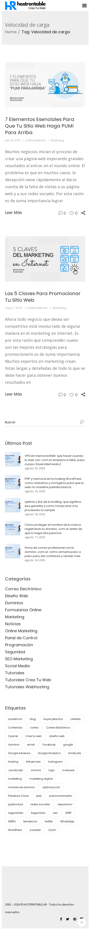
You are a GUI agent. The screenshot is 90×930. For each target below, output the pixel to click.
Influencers (33, 762)
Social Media (17, 666)
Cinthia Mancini (35, 140)
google (68, 744)
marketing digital (41, 779)
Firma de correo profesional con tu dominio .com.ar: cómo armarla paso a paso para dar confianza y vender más (53, 552)
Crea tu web (34, 736)
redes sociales (40, 804)
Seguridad (15, 652)
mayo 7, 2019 (13, 308)
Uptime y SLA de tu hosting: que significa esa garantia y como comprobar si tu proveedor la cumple (53, 506)
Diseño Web (16, 596)
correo (34, 727)
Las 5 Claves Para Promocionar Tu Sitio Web (43, 296)
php (39, 796)
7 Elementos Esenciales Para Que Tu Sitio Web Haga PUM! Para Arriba (39, 126)
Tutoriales (14, 673)
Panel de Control (21, 638)
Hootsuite (74, 753)
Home (11, 32)
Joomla (35, 770)
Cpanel (13, 736)
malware (68, 770)
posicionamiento (60, 796)
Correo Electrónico (23, 589)
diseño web (56, 736)
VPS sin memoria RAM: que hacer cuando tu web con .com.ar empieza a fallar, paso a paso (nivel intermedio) (55, 460)
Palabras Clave (18, 796)
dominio (13, 744)
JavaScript (15, 770)
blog (33, 719)
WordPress (15, 830)
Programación (19, 645)
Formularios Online (23, 610)
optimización (51, 787)
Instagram (55, 762)
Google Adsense (19, 753)
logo (51, 770)
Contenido (15, 727)
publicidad (15, 804)
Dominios (14, 603)
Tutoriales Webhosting (27, 687)
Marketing (57, 140)
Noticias (13, 624)
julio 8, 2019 (12, 140)
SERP (68, 813)
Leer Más (13, 212)
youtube (35, 830)
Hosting (13, 762)
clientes (75, 719)
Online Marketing (21, 631)
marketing (15, 779)
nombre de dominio (21, 787)
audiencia (15, 719)
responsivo (65, 804)
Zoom (52, 830)
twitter (49, 821)
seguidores (15, 813)
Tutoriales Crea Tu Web (28, 680)
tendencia (30, 821)
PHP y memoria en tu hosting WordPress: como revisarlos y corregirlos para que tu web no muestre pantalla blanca (54, 483)
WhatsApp (67, 821)
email (31, 744)
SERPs (12, 821)
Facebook (48, 744)
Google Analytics (49, 753)
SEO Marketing (19, 659)
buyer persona (53, 719)
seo (55, 813)
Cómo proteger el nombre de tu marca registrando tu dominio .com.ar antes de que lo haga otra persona (53, 529)
